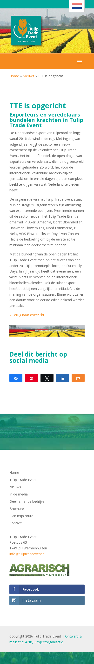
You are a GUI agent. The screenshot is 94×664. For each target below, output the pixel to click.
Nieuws (28, 76)
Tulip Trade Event (23, 480)
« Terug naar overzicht (26, 314)
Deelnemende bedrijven (28, 502)
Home (14, 76)
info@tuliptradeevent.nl (27, 554)
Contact (15, 523)
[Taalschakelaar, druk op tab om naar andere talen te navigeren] (77, 6)
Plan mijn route (21, 516)
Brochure (16, 509)
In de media (18, 494)
